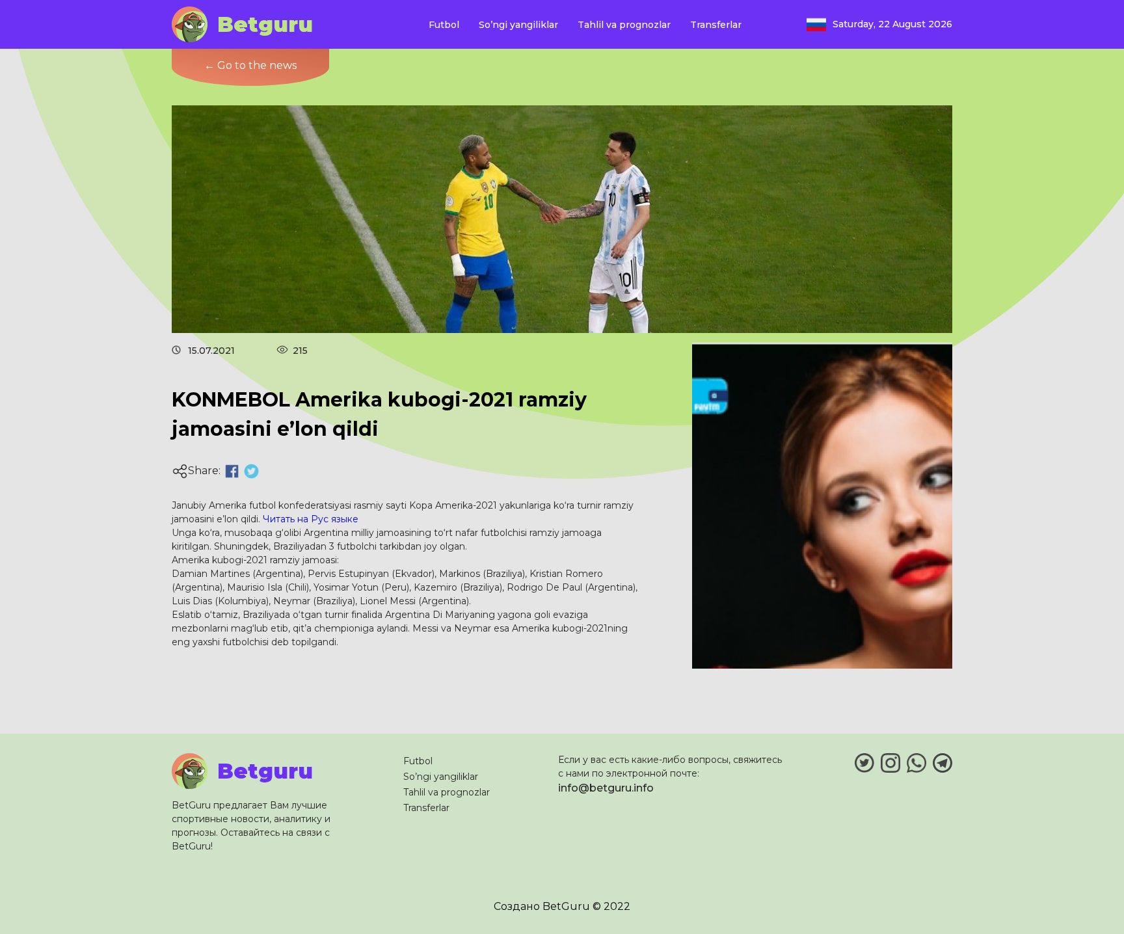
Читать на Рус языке (310, 519)
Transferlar (716, 25)
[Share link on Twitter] (251, 471)
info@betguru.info (606, 788)
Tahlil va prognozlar (624, 25)
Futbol (444, 25)
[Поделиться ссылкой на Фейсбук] (232, 471)
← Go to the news (250, 65)
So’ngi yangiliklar (518, 25)
